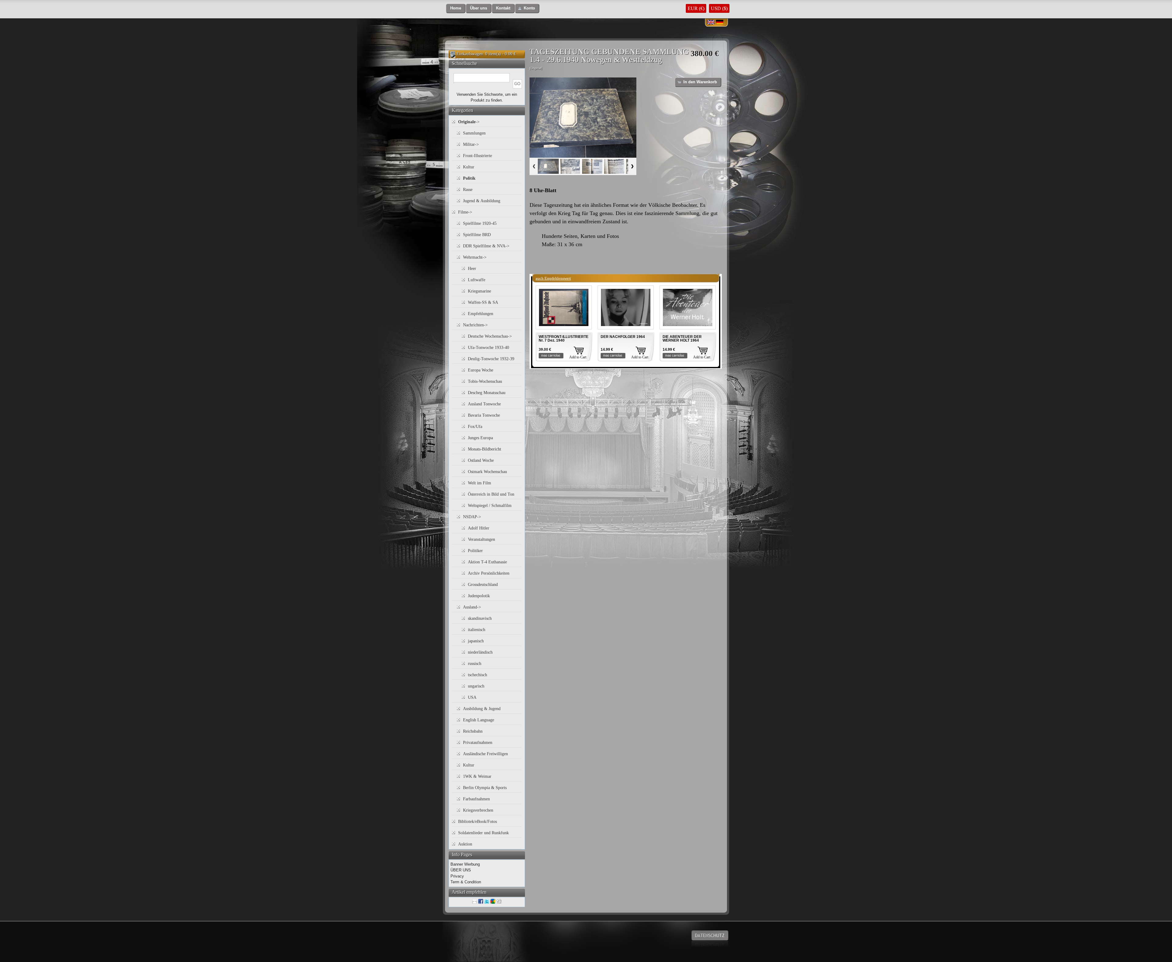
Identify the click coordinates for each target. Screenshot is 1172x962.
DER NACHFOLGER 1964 (623, 337)
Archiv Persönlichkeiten (488, 573)
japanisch (476, 641)
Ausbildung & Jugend (482, 708)
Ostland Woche (481, 460)
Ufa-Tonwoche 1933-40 (488, 347)
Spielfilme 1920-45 (480, 223)
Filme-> (465, 212)
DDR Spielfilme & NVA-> (486, 246)
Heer (472, 268)
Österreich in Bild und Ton (491, 494)
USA (472, 697)
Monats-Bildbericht (484, 449)
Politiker (475, 550)
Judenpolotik (479, 596)
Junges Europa (480, 438)
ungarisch (476, 686)
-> (468, 122)
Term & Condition (465, 882)
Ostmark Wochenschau (487, 471)
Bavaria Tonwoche (484, 415)
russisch (474, 663)
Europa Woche (480, 370)
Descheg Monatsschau (486, 392)
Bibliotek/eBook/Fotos (477, 821)
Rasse (467, 189)
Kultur (468, 167)
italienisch (476, 629)
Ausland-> (472, 607)
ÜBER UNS (460, 870)
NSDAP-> (472, 517)
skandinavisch (480, 618)
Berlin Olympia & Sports (485, 787)
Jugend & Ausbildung (481, 201)
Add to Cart (577, 357)
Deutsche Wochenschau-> (490, 336)
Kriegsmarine (479, 291)
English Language (478, 720)
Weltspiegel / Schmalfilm (490, 505)
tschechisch (477, 675)
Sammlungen (474, 133)
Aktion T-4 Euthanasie (487, 562)
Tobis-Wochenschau (485, 381)
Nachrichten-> (475, 325)
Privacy (457, 876)
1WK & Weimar (477, 776)
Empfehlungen (480, 313)
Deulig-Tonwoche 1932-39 (491, 359)
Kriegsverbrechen (478, 810)
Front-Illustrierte (477, 155)
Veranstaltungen (481, 539)
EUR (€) (696, 8)
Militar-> (471, 144)
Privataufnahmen (477, 742)
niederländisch (480, 652)
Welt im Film (479, 483)
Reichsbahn (473, 731)
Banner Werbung (465, 864)
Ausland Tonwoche (484, 404)
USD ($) (719, 8)
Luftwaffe (476, 280)
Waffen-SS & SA (483, 302)
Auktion (465, 844)
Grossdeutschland (483, 584)
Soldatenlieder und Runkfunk (483, 833)
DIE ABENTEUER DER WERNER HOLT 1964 (682, 339)
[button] (455, 8)
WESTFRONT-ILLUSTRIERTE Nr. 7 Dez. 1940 (563, 339)
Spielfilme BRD (477, 234)
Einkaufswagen (470, 54)
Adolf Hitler (478, 528)
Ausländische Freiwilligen (485, 754)
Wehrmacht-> (475, 257)
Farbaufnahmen (476, 799)
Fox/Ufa (475, 426)
